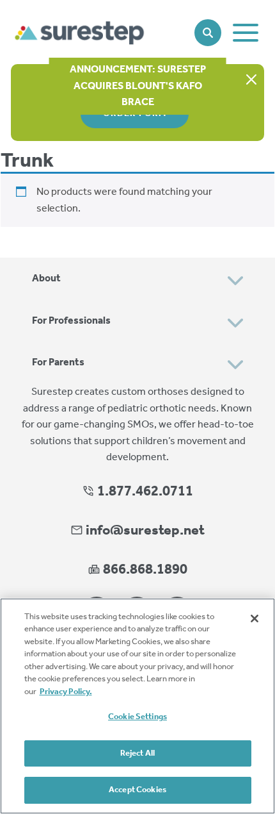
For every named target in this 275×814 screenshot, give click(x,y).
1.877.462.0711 (144, 491)
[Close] (254, 618)
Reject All (137, 753)
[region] (137, 706)
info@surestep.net (145, 530)
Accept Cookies (137, 790)
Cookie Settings (137, 717)
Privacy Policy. (66, 692)
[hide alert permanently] (251, 80)
